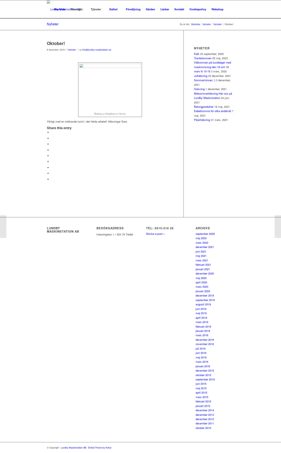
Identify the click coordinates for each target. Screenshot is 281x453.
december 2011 (205, 423)
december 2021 (205, 247)
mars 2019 (202, 322)
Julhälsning (200, 76)
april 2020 (201, 282)
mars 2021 (202, 260)
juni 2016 (201, 353)
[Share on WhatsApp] (52, 144)
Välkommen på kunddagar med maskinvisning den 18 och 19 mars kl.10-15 (212, 66)
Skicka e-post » (155, 234)
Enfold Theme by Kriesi (99, 447)
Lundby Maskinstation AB (73, 447)
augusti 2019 (203, 304)
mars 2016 (202, 362)
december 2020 (205, 273)
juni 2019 (201, 309)
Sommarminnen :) (204, 80)
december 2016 (205, 340)
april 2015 (201, 392)
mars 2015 (202, 397)
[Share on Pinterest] (52, 150)
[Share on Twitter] (52, 138)
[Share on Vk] (52, 167)
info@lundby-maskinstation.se (96, 49)
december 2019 (205, 295)
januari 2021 (203, 269)
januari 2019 (203, 331)
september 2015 (205, 379)
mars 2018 (202, 335)
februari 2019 (203, 326)
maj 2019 (201, 313)
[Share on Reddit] (52, 173)
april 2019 (201, 318)
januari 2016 (203, 366)
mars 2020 (202, 286)
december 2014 (205, 410)
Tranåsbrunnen (202, 58)
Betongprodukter (204, 107)
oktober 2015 (203, 375)
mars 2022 (202, 242)
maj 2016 (201, 357)
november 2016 (205, 344)
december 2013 (205, 415)
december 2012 (205, 419)
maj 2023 (201, 238)
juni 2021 (201, 251)
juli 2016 (201, 348)
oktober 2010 (203, 428)
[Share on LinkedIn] (52, 156)
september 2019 (205, 300)
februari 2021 (203, 264)
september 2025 (205, 234)
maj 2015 (201, 388)
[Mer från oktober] (3, 226)
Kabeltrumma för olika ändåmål (212, 111)
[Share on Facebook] (52, 132)
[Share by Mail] (52, 179)
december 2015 (205, 370)
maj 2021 (201, 256)
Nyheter (52, 24)
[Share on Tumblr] (52, 161)
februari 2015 (203, 401)
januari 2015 (203, 406)
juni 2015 (201, 384)
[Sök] (230, 9)
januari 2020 (203, 291)
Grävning (199, 89)
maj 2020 (201, 278)
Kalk (196, 54)
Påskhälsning (202, 120)
